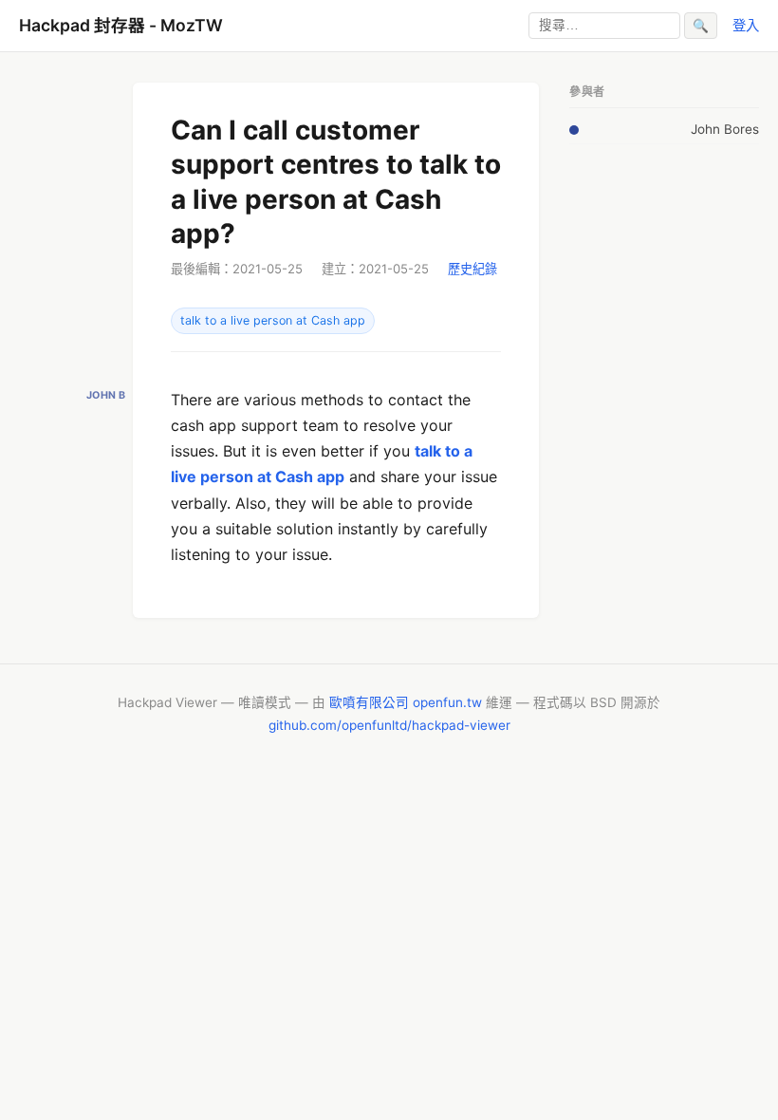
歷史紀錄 (472, 268)
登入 (745, 25)
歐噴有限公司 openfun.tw (405, 702)
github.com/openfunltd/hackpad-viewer (389, 725)
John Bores (725, 129)
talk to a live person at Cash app (272, 320)
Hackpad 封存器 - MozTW (121, 25)
